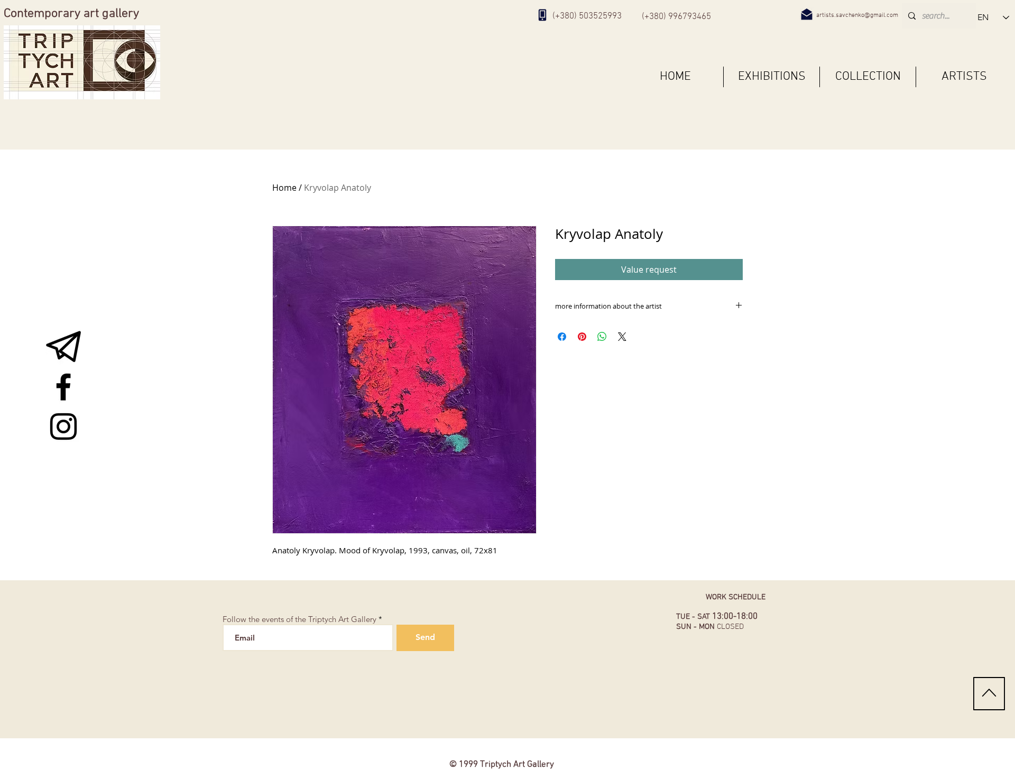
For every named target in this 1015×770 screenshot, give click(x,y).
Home (284, 187)
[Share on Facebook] (562, 336)
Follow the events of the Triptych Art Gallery (299, 619)
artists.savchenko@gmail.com (857, 15)
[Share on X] (622, 336)
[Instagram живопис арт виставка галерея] (63, 426)
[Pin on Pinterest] (582, 336)
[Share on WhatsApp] (602, 336)
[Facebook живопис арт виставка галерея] (63, 387)
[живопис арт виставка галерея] (63, 347)
